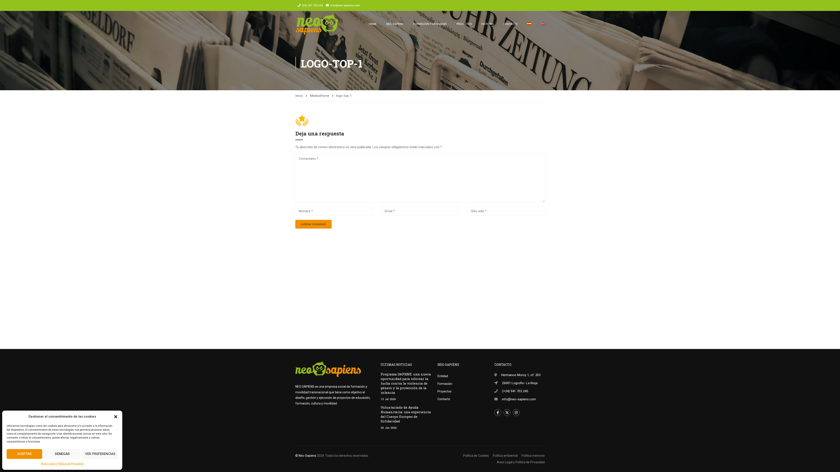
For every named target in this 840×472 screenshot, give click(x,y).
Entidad (443, 376)
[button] (116, 417)
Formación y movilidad (430, 24)
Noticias (487, 24)
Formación (445, 383)
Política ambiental (505, 455)
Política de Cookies (476, 455)
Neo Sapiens (395, 24)
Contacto (510, 24)
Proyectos (464, 24)
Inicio (299, 96)
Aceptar (24, 454)
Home (373, 24)
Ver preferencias (100, 454)
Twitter (507, 412)
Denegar (62, 454)
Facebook (497, 412)
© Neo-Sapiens (305, 455)
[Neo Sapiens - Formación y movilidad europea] (316, 24)
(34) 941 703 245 (312, 5)
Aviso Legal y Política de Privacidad (62, 463)
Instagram (516, 412)
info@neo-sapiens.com (345, 5)
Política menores (533, 455)
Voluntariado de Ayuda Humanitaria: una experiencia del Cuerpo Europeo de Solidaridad (406, 414)
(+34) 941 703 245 (515, 391)
